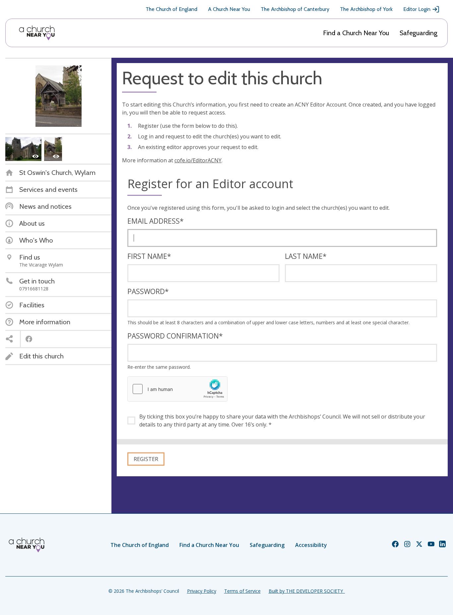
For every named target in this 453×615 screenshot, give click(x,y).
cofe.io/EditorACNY (198, 160)
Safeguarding (418, 33)
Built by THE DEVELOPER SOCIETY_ (307, 591)
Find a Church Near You (356, 33)
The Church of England (171, 9)
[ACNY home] (37, 33)
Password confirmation (175, 336)
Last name (306, 256)
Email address (155, 221)
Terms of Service (242, 591)
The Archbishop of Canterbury (295, 9)
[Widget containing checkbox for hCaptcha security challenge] (177, 389)
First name (149, 256)
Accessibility (311, 545)
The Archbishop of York (366, 9)
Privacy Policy (201, 591)
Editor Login (416, 9)
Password (148, 291)
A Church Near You (229, 9)
